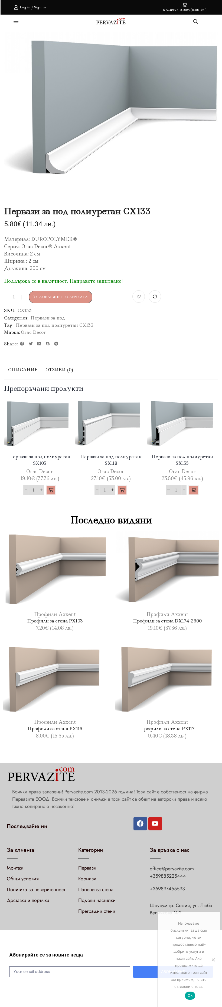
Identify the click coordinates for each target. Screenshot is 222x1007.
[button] (22, 343)
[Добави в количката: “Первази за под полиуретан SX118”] (122, 490)
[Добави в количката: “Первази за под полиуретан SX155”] (193, 490)
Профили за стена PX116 (55, 729)
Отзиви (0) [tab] (59, 370)
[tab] (22, 369)
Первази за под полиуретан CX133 (54, 325)
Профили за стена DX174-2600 (167, 621)
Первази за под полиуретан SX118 (111, 460)
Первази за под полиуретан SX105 (39, 460)
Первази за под (48, 318)
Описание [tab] (22, 370)
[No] (213, 959)
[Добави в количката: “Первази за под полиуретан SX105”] (51, 490)
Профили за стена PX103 (55, 621)
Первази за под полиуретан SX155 (182, 460)
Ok (190, 995)
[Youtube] (155, 823)
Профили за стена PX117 (167, 729)
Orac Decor (33, 332)
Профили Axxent (55, 614)
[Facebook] (140, 823)
